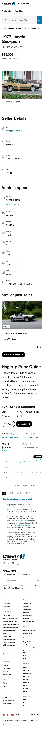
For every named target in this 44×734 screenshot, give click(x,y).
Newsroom (26, 682)
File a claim (6, 606)
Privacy (25, 703)
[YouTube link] (17, 563)
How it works (7, 674)
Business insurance (9, 639)
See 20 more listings (12, 355)
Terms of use (13, 724)
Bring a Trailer (13, 130)
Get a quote (6, 603)
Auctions (5, 665)
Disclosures (34, 720)
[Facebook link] (4, 563)
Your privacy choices (13, 720)
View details (22, 424)
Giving (25, 691)
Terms (25, 706)
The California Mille (29, 648)
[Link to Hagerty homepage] (14, 557)
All (3, 689)
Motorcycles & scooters (10, 627)
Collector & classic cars (10, 618)
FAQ (24, 700)
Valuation (26, 606)
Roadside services (29, 630)
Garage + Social (8, 697)
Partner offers (27, 615)
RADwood (26, 658)
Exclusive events (28, 621)
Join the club (27, 603)
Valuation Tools (24, 3)
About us (26, 670)
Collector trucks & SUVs (10, 621)
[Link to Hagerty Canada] (8, 714)
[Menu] (40, 3)
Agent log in (6, 656)
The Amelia (27, 645)
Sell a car (6, 671)
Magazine (26, 618)
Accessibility (25, 720)
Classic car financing (9, 642)
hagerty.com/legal (23, 525)
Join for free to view (10, 437)
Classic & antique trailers (11, 624)
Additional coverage (9, 645)
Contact (25, 685)
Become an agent (8, 653)
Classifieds (6, 668)
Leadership (27, 673)
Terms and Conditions (16, 588)
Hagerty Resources (9, 700)
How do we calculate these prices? (17, 499)
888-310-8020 (27, 633)
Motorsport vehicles (9, 630)
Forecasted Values (13, 521)
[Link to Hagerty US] (4, 714)
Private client (7, 636)
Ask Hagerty (27, 609)
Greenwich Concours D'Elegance (30, 652)
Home (25, 667)
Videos (5, 683)
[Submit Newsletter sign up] (38, 580)
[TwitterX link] (8, 563)
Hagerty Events (28, 642)
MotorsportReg (7, 703)
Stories (5, 686)
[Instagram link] (13, 563)
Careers (26, 679)
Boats (5, 633)
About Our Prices (13, 509)
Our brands (27, 676)
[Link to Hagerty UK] (12, 714)
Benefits (26, 612)
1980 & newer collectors (10, 615)
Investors (26, 688)
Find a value (7, 11)
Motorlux (26, 656)
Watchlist (19, 11)
